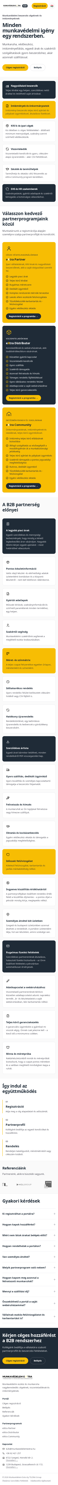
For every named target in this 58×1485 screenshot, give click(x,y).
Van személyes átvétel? (29, 1256)
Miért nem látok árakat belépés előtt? (29, 1235)
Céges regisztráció (15, 67)
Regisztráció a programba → (23, 316)
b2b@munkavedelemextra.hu (20, 1448)
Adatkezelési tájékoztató (40, 1481)
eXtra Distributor (10, 1432)
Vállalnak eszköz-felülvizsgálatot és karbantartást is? (29, 1316)
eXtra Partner (9, 1428)
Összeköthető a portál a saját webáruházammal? (29, 1303)
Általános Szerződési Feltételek (15, 1481)
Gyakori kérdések (10, 1415)
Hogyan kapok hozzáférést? (29, 1224)
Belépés (38, 67)
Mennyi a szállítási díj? (29, 1291)
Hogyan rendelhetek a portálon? (29, 1246)
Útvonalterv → (12, 1460)
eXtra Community (11, 1436)
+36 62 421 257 (13, 1453)
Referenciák (8, 1411)
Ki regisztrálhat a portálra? (29, 1213)
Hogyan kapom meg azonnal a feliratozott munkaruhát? (29, 1279)
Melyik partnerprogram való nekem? (29, 1267)
